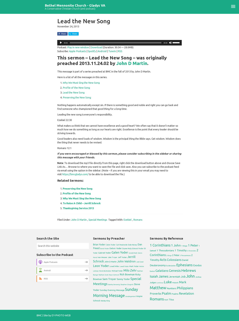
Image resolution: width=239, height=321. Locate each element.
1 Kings (184, 246)
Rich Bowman (127, 274)
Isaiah (154, 276)
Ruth (166, 300)
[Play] (60, 42)
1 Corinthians (160, 245)
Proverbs (155, 293)
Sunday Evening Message (112, 290)
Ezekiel (128, 219)
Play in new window (78, 47)
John (190, 276)
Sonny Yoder (123, 279)
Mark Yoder (134, 266)
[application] (119, 42)
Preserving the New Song (77, 97)
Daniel (185, 260)
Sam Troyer (109, 278)
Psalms (175, 294)
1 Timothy (181, 250)
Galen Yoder (120, 252)
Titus (171, 299)
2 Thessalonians (185, 255)
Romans (137, 219)
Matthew (158, 287)
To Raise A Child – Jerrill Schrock (82, 203)
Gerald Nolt (133, 253)
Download (96, 47)
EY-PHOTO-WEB (61, 315)
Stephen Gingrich (126, 284)
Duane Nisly (127, 248)
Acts (163, 260)
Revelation (186, 293)
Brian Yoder (99, 244)
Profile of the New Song (76, 87)
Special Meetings (98, 219)
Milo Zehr (130, 270)
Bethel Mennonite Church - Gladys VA (75, 5)
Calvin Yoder (110, 245)
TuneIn (112, 51)
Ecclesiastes (171, 266)
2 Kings (169, 255)
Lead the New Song (74, 92)
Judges (153, 282)
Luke (168, 282)
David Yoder (104, 248)
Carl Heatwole (121, 245)
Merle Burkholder (105, 271)
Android (102, 51)
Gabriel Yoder (104, 253)
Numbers (171, 288)
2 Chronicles (191, 251)
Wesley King (105, 301)
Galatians (161, 270)
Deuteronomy (158, 265)
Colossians (174, 259)
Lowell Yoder (124, 266)
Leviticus (160, 283)
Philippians (185, 288)
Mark (182, 282)
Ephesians (184, 265)
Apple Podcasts (77, 51)
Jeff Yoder (122, 257)
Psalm (166, 293)
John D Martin (131, 63)
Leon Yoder (101, 266)
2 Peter (175, 255)
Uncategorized (130, 296)
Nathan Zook (103, 275)
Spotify (92, 51)
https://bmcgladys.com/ (75, 174)
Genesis (175, 270)
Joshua (198, 277)
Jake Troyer (112, 257)
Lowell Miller (114, 266)
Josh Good (139, 262)
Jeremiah (174, 276)
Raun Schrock (114, 275)
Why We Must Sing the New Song (81, 82)
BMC (39, 315)
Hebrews (188, 270)
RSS (120, 51)
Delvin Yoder (116, 248)
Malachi (175, 283)
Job (183, 276)
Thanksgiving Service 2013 (78, 208)
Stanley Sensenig (114, 284)
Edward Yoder (137, 248)
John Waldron (126, 261)
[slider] (176, 42)
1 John (176, 245)
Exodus (197, 265)
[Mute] (170, 42)
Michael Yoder (117, 271)
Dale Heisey (132, 245)
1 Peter (193, 245)
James (163, 276)
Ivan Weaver (102, 257)
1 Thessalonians (165, 250)
